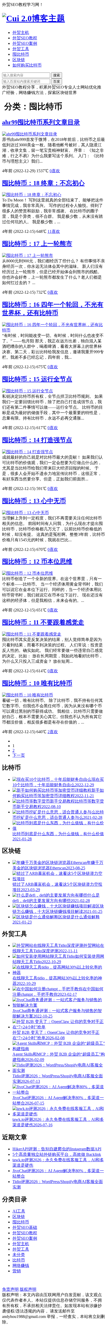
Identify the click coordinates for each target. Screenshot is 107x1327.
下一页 (18, 755)
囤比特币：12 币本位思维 (37, 561)
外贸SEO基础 (24, 1227)
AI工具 (18, 1211)
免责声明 (10, 1289)
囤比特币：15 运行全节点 (37, 379)
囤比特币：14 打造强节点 (37, 440)
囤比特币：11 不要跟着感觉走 (43, 622)
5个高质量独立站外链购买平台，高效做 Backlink (56, 1154)
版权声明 (28, 1289)
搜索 (56, 75)
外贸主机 (20, 32)
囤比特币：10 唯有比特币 (37, 683)
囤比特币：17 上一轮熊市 (37, 243)
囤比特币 (20, 54)
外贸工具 (20, 49)
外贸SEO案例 (24, 43)
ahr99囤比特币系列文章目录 (41, 122)
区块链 (18, 59)
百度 (56, 81)
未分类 (18, 1254)
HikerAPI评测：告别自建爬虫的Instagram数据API (56, 1149)
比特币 (18, 1260)
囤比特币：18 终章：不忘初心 (43, 183)
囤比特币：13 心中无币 (34, 500)
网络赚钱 (20, 1265)
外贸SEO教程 (24, 38)
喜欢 (55, 171)
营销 (16, 1271)
